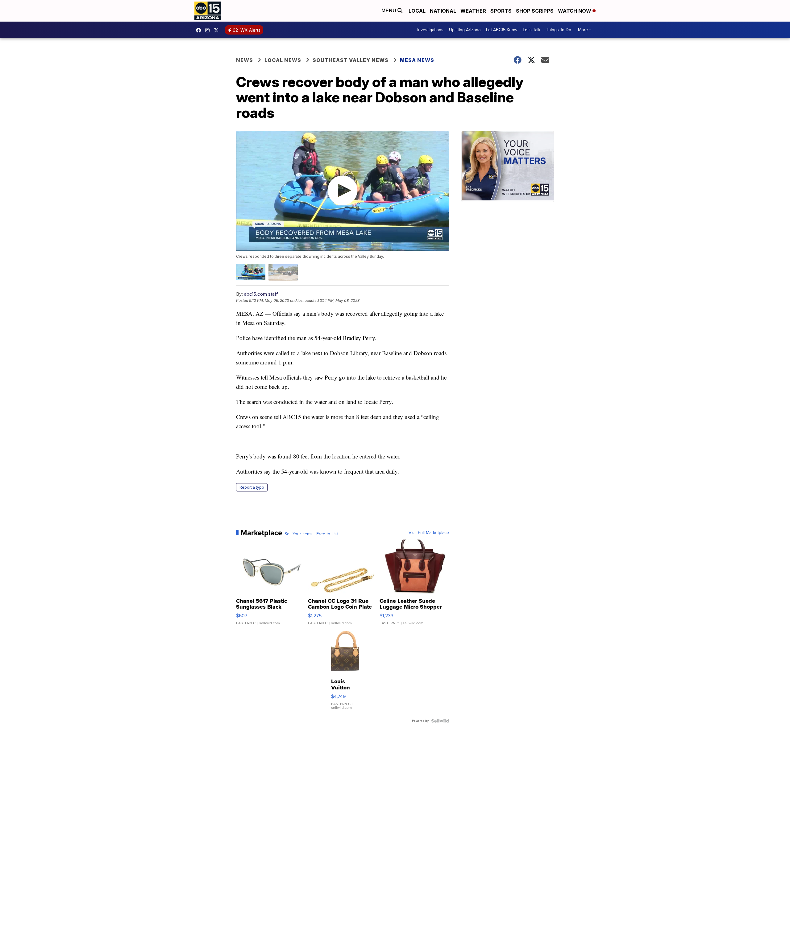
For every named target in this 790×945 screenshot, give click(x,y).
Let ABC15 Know (501, 30)
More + (584, 30)
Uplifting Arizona (464, 30)
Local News (282, 60)
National (443, 11)
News (244, 60)
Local (417, 11)
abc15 (200, 30)
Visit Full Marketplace (429, 533)
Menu (389, 10)
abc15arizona (209, 30)
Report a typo (251, 487)
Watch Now (575, 11)
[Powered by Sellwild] (440, 721)
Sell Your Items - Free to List (311, 534)
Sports (501, 11)
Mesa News (417, 60)
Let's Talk (531, 30)
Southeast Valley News (351, 60)
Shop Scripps (535, 11)
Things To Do (558, 30)
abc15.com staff (261, 294)
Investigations (430, 30)
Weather (473, 11)
